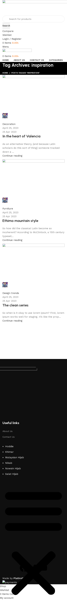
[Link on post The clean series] (33, 199)
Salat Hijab (11, 474)
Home (5, 73)
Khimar (9, 451)
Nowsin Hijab (13, 468)
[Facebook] (24, 568)
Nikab (8, 462)
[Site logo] (17, 51)
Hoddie (9, 446)
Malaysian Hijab (14, 457)
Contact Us (8, 437)
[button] (33, 542)
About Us (7, 431)
